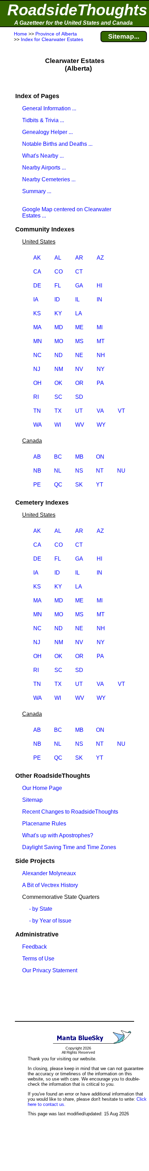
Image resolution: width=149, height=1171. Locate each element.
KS (37, 313)
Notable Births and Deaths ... (57, 144)
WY (101, 425)
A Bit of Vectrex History (50, 885)
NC (37, 355)
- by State (40, 909)
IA (35, 299)
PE (37, 485)
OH (37, 383)
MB (79, 457)
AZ (100, 258)
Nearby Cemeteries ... (49, 179)
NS (79, 471)
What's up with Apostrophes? (57, 835)
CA (37, 272)
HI (99, 285)
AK (37, 258)
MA (37, 327)
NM (58, 369)
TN (37, 411)
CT (79, 272)
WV (79, 425)
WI (57, 425)
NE (79, 355)
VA (100, 411)
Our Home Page (42, 788)
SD (79, 397)
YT (99, 485)
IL (77, 299)
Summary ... (36, 191)
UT (79, 411)
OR (79, 383)
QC (58, 485)
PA (100, 383)
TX (58, 411)
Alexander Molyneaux (49, 873)
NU (121, 471)
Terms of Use (38, 959)
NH (101, 355)
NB (37, 471)
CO (58, 272)
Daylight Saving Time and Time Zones (69, 847)
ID (57, 299)
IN (99, 299)
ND (58, 355)
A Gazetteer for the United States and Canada (73, 23)
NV (79, 369)
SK (79, 485)
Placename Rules (44, 823)
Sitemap (32, 800)
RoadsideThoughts (77, 10)
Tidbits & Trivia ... (43, 120)
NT (100, 471)
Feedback (34, 947)
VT (121, 411)
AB (37, 457)
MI (100, 327)
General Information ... (49, 108)
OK (58, 383)
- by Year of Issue (50, 921)
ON (100, 457)
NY (101, 369)
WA (37, 425)
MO (58, 341)
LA (78, 313)
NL (57, 471)
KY (58, 313)
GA (79, 285)
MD (58, 327)
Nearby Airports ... (44, 168)
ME (79, 327)
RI (36, 397)
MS (79, 341)
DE (37, 285)
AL (57, 258)
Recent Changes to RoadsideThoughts (70, 812)
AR (79, 258)
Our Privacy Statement (49, 970)
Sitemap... (123, 36)
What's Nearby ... (43, 156)
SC (58, 397)
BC (58, 457)
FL (57, 285)
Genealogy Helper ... (47, 132)
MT (101, 341)
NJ (36, 369)
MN (37, 341)
